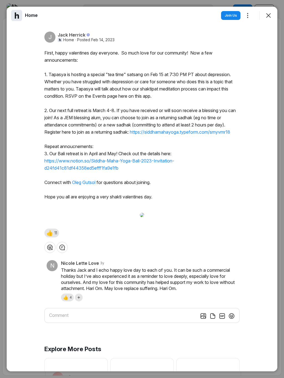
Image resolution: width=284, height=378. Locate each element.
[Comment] (62, 247)
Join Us (231, 15)
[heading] (31, 15)
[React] (50, 247)
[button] (51, 233)
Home (68, 40)
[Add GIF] (222, 316)
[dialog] (142, 189)
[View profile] (16, 15)
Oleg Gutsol (83, 182)
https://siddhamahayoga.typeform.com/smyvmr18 (180, 132)
